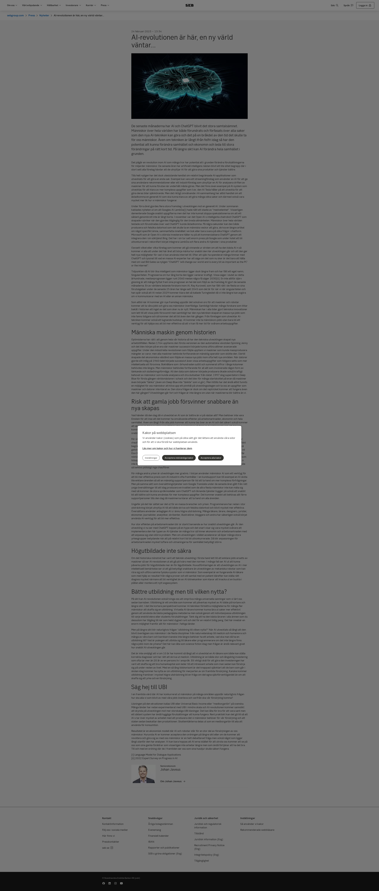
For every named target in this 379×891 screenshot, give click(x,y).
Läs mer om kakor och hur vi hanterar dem (167, 448)
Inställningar (151, 457)
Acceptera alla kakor (211, 457)
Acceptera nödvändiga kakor (179, 457)
